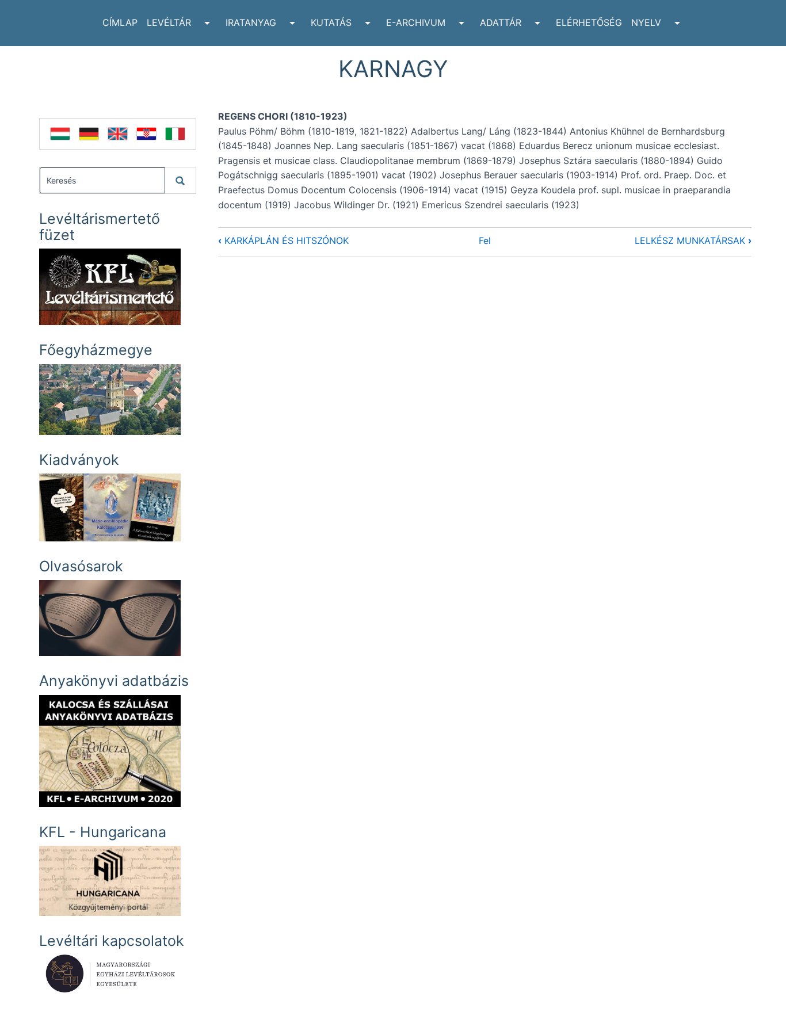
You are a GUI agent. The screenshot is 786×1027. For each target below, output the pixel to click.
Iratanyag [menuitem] (251, 22)
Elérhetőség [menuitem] (589, 22)
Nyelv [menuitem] (646, 22)
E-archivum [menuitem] (415, 22)
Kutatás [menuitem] (331, 22)
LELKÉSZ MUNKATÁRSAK (693, 240)
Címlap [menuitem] (120, 22)
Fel (485, 240)
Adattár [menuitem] (500, 22)
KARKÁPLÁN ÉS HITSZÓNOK (283, 240)
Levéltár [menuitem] (169, 22)
